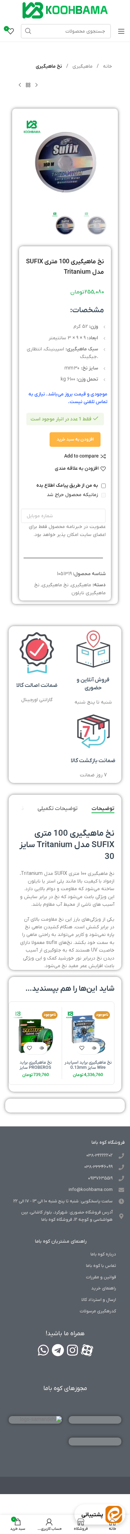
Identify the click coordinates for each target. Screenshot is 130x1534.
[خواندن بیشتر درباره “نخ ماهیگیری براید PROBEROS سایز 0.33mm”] (41, 1048)
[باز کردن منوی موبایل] (121, 31)
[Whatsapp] (43, 1350)
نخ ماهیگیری (49, 66)
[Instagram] (72, 1350)
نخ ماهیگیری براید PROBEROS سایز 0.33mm (35, 1068)
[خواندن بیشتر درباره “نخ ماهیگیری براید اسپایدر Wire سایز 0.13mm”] (94, 1048)
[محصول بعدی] (20, 85)
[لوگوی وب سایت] (65, 10)
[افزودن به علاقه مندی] (82, 1048)
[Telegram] (58, 1350)
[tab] (103, 809)
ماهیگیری (82, 66)
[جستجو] (28, 31)
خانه (107, 66)
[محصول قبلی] (36, 85)
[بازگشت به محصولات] (28, 85)
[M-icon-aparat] (87, 1350)
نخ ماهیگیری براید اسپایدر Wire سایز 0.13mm (88, 1065)
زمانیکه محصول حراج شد (73, 495)
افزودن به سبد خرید (75, 439)
